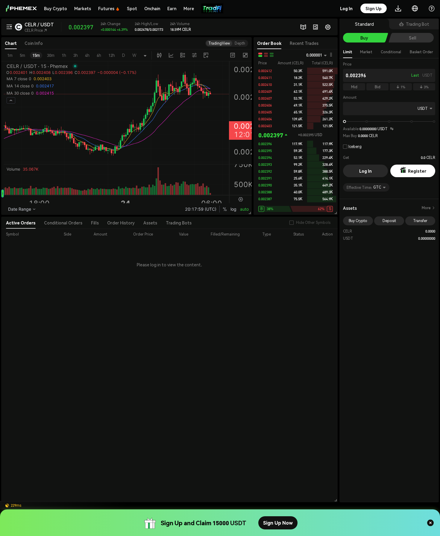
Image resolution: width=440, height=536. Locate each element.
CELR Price (36, 30)
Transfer (420, 220)
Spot (132, 8)
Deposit (389, 220)
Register (417, 171)
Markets (82, 8)
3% (424, 87)
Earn (171, 8)
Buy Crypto (55, 8)
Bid (377, 87)
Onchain (152, 8)
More (428, 208)
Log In (365, 171)
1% (400, 87)
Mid (354, 87)
